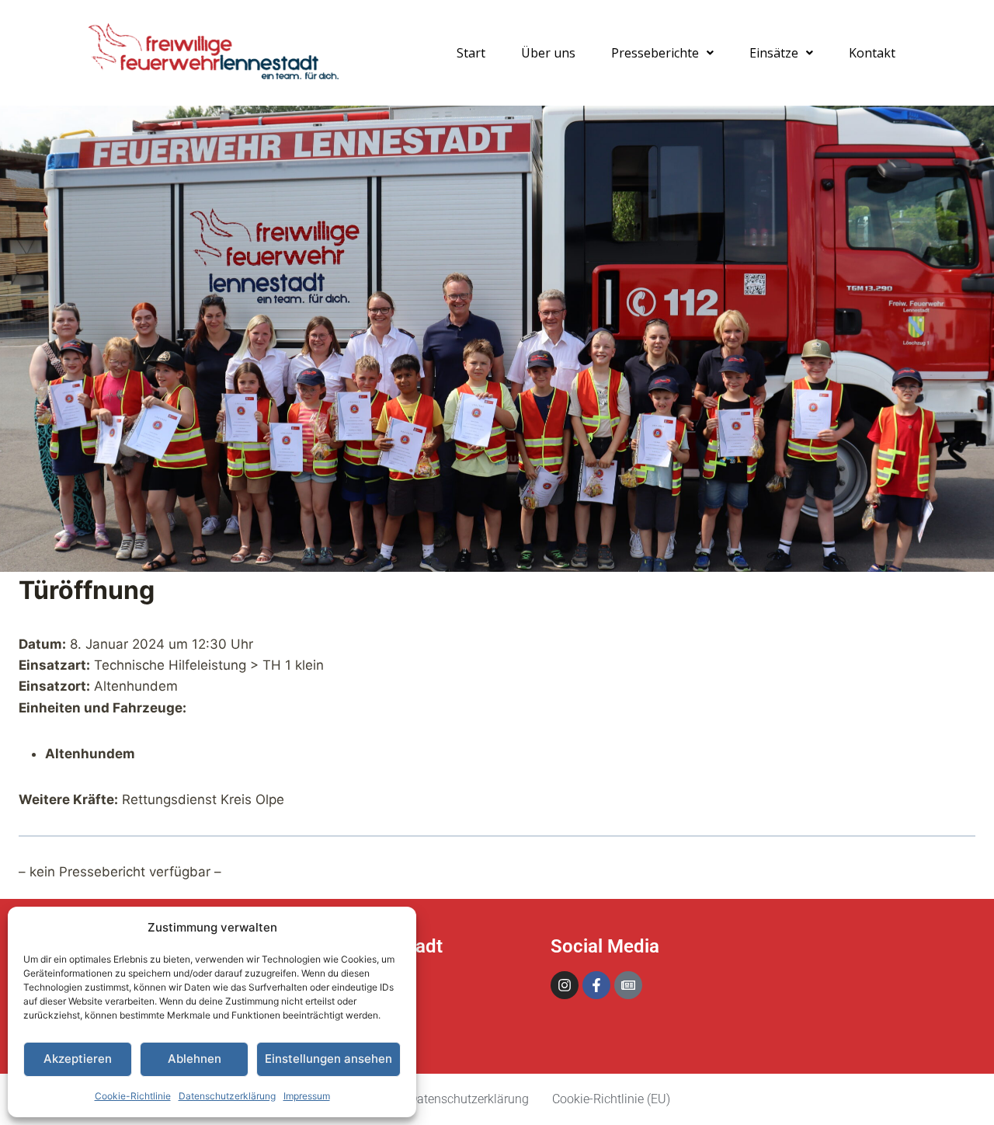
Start (471, 52)
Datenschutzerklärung (227, 1096)
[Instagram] (565, 985)
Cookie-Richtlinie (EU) (611, 1099)
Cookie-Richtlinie (133, 1096)
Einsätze (773, 52)
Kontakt (872, 52)
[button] (662, 53)
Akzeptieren (77, 1058)
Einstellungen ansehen (328, 1058)
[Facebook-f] (596, 985)
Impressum (306, 1096)
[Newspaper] (628, 985)
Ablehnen (194, 1058)
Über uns (548, 52)
